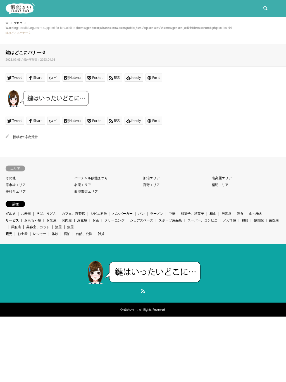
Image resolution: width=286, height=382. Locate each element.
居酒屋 (226, 213)
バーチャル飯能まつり (91, 178)
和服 (245, 220)
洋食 (240, 213)
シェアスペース (141, 220)
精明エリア (220, 184)
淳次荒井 (31, 137)
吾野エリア (151, 184)
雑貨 (101, 233)
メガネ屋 (229, 220)
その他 (11, 178)
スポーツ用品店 (170, 220)
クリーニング (114, 220)
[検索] (265, 8)
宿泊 (67, 233)
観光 (9, 233)
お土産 (23, 233)
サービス (12, 220)
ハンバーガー (123, 213)
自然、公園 (84, 233)
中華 (172, 213)
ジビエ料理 (98, 213)
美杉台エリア (16, 191)
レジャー (39, 233)
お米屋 (51, 220)
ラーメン (156, 213)
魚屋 (70, 227)
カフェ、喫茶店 (73, 213)
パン (141, 213)
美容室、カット (38, 227)
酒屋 (58, 227)
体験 (55, 233)
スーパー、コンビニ (202, 220)
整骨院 (259, 220)
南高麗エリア (222, 178)
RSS (143, 291)
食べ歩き (255, 213)
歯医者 (274, 220)
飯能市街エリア (86, 191)
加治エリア (151, 178)
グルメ (11, 213)
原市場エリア (16, 184)
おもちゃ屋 (32, 220)
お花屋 (82, 220)
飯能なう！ (130, 310)
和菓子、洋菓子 (192, 213)
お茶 (95, 220)
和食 (212, 213)
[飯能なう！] (20, 8)
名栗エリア (82, 184)
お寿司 (26, 213)
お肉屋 (67, 220)
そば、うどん (46, 213)
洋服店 (16, 227)
